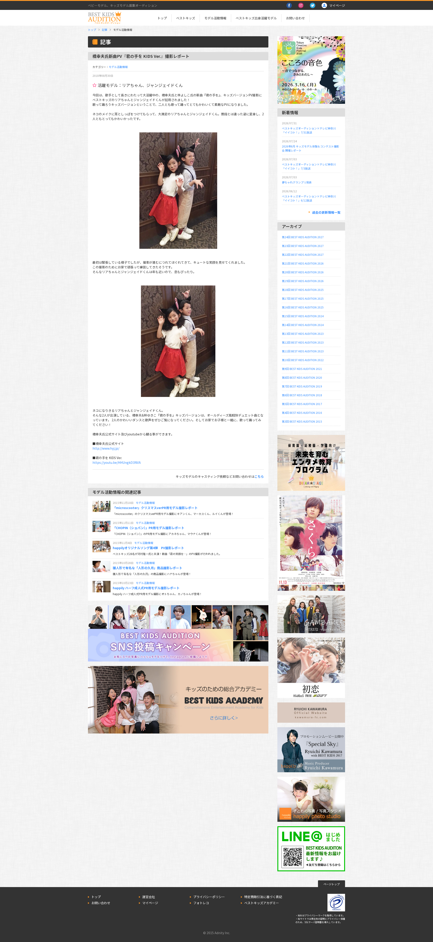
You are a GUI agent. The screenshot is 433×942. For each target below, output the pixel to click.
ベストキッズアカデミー (261, 903)
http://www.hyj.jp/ (105, 448)
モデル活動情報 (215, 18)
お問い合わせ (295, 18)
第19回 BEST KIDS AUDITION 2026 (303, 281)
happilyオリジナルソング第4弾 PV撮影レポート (148, 548)
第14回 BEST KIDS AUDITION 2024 (303, 325)
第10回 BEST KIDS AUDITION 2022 (303, 360)
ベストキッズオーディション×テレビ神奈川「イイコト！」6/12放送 (309, 198)
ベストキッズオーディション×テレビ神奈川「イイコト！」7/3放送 (309, 166)
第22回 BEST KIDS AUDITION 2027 (303, 254)
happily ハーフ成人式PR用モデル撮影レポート (146, 588)
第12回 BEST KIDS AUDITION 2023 (303, 342)
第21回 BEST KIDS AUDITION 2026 (303, 263)
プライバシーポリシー (209, 896)
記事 (104, 30)
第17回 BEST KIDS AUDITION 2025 (303, 298)
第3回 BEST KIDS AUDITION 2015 (302, 421)
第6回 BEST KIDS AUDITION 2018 (302, 395)
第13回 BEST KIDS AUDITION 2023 (303, 333)
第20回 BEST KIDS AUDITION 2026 (303, 272)
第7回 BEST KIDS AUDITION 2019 (302, 386)
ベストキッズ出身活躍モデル (256, 18)
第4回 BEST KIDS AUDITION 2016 (302, 412)
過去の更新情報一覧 (326, 212)
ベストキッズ (185, 18)
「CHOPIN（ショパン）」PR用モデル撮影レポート (148, 527)
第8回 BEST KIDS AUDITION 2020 (302, 377)
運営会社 (148, 896)
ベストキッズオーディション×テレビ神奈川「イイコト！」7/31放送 (309, 130)
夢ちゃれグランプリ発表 (297, 182)
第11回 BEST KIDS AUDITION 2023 (303, 351)
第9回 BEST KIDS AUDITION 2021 (302, 369)
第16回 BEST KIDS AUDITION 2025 (303, 307)
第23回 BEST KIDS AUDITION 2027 (303, 246)
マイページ (150, 903)
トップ (162, 18)
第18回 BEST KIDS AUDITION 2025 (303, 290)
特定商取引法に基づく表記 (263, 896)
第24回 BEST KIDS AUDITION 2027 (303, 237)
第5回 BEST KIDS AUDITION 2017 (302, 404)
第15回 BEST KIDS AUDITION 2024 (303, 316)
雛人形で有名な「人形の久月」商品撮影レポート (147, 568)
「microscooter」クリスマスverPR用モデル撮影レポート (155, 507)
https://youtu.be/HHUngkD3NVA (116, 462)
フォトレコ (201, 903)
